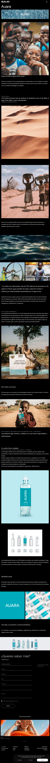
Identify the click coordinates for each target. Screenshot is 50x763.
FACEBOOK (26, 748)
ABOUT (14, 748)
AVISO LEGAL (44, 746)
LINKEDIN (26, 746)
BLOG (14, 749)
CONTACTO (15, 746)
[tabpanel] (25, 731)
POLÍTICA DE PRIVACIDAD (42, 748)
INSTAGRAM (26, 749)
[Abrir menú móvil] (46, 1)
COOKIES (45, 749)
